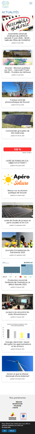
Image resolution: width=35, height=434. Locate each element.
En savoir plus (6, 427)
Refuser (12, 431)
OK (4, 431)
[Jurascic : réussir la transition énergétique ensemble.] (5, 5)
